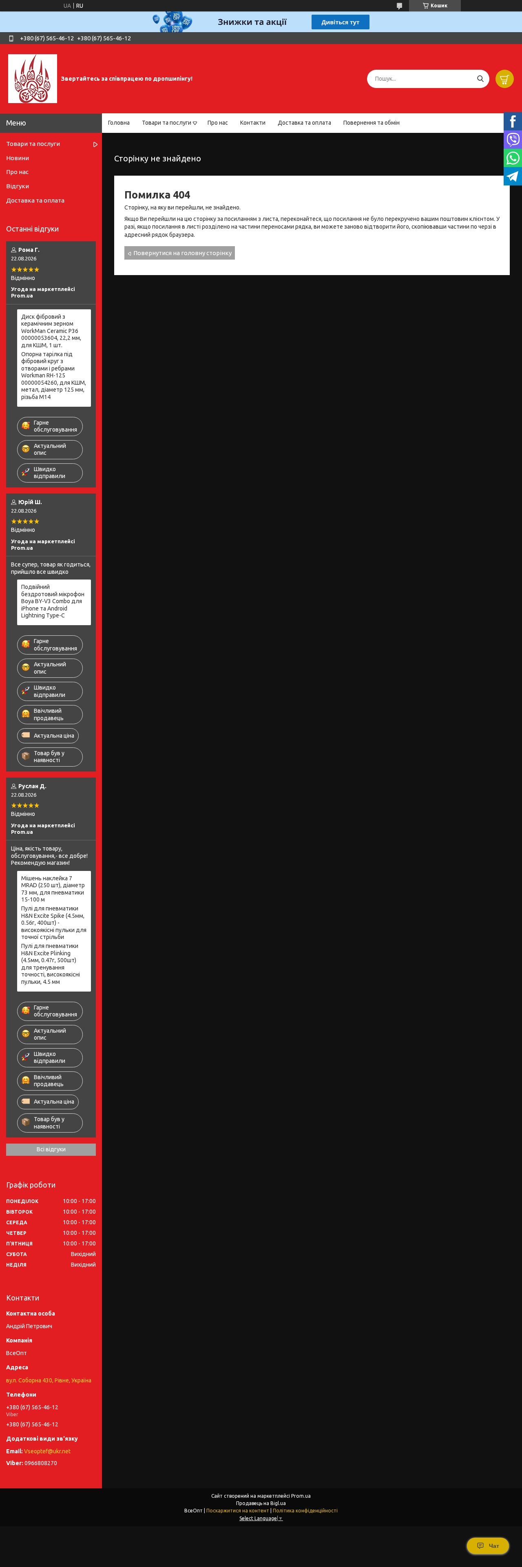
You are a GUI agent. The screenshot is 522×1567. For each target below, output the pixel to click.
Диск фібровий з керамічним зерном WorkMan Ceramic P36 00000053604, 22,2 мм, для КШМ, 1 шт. (51, 330)
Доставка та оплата (304, 122)
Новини (17, 157)
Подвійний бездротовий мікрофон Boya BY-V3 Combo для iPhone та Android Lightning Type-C (52, 601)
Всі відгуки (51, 1149)
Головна (119, 122)
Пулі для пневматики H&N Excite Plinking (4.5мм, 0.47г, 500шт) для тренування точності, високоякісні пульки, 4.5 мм (50, 964)
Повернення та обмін (371, 122)
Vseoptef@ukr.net (47, 1451)
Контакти (252, 122)
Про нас (218, 122)
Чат (494, 1546)
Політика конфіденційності (305, 1510)
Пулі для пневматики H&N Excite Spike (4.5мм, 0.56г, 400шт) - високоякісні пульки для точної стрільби (53, 922)
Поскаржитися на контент (237, 1510)
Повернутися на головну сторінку (182, 252)
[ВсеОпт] (32, 78)
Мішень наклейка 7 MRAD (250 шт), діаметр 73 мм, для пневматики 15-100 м (53, 889)
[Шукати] (480, 79)
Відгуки (17, 186)
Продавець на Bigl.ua (261, 1503)
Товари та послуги (166, 122)
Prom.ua (301, 1496)
